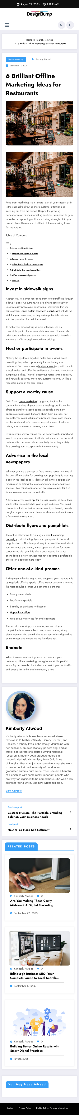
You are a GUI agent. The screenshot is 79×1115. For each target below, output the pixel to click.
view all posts (14, 790)
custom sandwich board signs (44, 311)
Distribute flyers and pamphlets (26, 269)
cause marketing (28, 401)
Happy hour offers (20, 612)
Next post (13, 824)
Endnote (15, 280)
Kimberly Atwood (43, 59)
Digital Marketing (15, 59)
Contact (10, 1108)
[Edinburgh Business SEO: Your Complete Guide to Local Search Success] (39, 948)
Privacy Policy (25, 1108)
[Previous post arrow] (70, 812)
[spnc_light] (70, 25)
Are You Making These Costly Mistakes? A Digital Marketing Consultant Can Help (31, 903)
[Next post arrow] (70, 829)
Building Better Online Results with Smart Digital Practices (34, 1048)
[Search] (61, 25)
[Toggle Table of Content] (9, 244)
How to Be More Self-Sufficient (28, 830)
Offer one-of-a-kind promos (24, 275)
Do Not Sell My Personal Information (52, 1108)
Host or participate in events (25, 253)
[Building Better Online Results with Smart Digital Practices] (39, 1021)
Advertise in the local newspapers (27, 264)
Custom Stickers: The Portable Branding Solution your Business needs (35, 815)
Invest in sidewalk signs (22, 248)
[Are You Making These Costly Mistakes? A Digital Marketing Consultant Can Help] (39, 875)
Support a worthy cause (22, 258)
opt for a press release (44, 500)
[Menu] (7, 25)
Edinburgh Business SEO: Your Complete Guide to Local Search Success (33, 976)
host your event (46, 366)
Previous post (15, 807)
